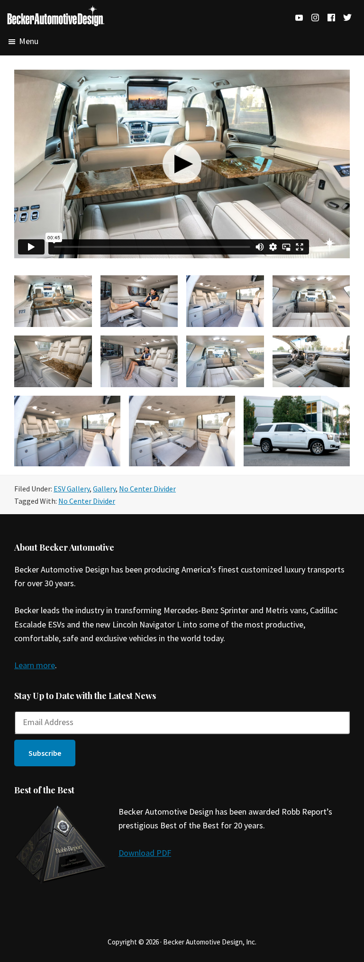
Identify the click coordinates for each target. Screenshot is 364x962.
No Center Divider (147, 488)
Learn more (34, 665)
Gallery (104, 488)
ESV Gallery (72, 488)
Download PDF (144, 852)
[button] (44, 753)
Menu (28, 41)
